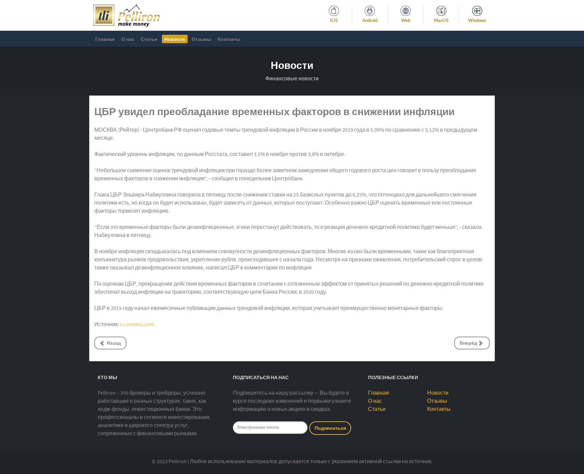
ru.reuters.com (137, 324)
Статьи (377, 409)
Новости (437, 393)
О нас (375, 401)
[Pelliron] (127, 15)
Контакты (439, 409)
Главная (378, 393)
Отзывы (437, 401)
